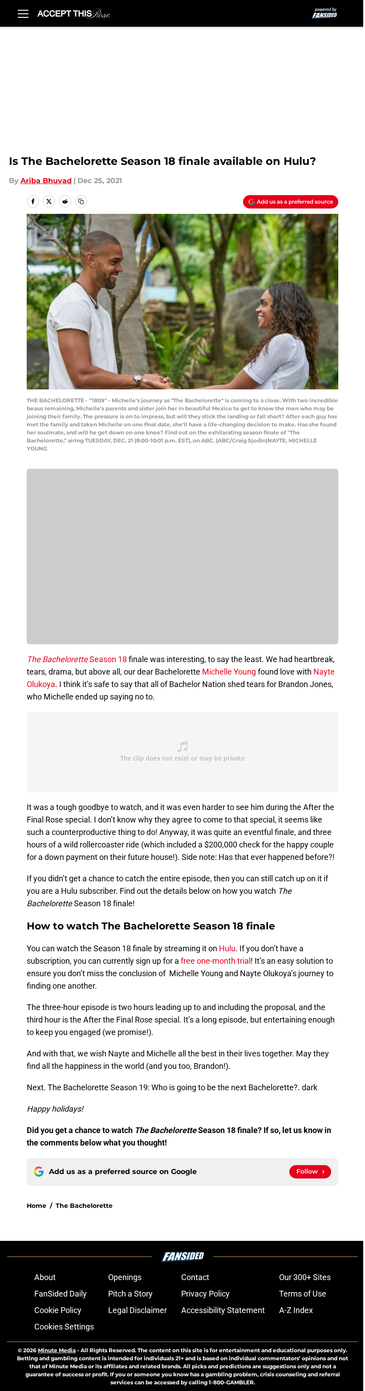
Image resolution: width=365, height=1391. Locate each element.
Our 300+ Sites (305, 1277)
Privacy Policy (205, 1293)
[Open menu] (23, 13)
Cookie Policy (57, 1310)
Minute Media (57, 1350)
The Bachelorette (84, 1206)
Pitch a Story (130, 1293)
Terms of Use (302, 1293)
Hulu (227, 948)
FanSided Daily (60, 1293)
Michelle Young (229, 671)
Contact (195, 1277)
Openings (125, 1277)
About (45, 1277)
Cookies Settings (64, 1326)
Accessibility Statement (223, 1310)
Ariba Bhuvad (46, 180)
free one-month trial (216, 961)
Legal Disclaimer (137, 1310)
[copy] (81, 201)
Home (36, 1206)
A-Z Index (296, 1310)
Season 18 (77, 659)
